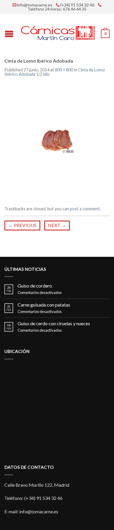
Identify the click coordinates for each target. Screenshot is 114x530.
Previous (22, 225)
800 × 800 (64, 69)
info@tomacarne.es (34, 5)
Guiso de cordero (35, 285)
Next (57, 225)
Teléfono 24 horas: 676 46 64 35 (57, 9)
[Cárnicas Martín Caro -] (57, 31)
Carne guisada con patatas (44, 304)
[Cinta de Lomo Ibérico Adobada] (57, 140)
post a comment (85, 208)
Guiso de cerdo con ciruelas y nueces (54, 323)
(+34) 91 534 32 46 (77, 5)
